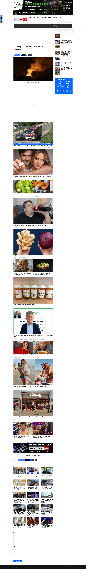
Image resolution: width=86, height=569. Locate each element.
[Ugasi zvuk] (49, 143)
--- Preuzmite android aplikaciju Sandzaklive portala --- (33, 82)
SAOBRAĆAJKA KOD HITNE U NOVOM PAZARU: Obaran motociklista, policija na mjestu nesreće (32, 513)
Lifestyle (55, 17)
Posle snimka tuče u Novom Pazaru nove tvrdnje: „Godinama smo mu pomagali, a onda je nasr (47, 488)
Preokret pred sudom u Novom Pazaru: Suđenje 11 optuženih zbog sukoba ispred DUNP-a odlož (19, 476)
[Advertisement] (33, 36)
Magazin (50, 17)
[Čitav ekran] (51, 143)
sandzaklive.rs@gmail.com (61, 567)
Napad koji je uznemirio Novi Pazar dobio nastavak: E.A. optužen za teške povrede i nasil (33, 525)
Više (60, 17)
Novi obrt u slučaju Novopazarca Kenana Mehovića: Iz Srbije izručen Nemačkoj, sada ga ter (46, 476)
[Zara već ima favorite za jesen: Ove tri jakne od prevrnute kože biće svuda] (57, 69)
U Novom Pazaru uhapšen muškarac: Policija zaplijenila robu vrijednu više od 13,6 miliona (46, 525)
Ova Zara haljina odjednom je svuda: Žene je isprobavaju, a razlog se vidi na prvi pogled (66, 63)
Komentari (69, 31)
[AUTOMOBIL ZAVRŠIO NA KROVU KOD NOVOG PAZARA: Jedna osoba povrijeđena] (33, 495)
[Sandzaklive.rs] (20, 19)
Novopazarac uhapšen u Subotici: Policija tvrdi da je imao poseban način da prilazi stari (19, 500)
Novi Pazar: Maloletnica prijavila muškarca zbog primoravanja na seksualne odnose (32, 476)
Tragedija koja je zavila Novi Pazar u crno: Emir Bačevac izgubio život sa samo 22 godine (19, 525)
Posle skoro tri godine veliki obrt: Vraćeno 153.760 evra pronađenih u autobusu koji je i (19, 488)
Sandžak (29, 17)
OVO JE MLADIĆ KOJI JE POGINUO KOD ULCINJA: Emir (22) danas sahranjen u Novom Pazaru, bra (19, 512)
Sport (45, 17)
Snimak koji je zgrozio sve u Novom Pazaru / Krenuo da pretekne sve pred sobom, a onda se (47, 500)
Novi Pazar (28, 455)
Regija (38, 17)
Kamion (34, 455)
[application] (33, 133)
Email (14, 550)
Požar (39, 455)
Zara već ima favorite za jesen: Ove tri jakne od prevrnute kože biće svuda (66, 68)
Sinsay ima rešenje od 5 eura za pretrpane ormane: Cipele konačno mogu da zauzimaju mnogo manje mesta (66, 53)
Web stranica (36, 550)
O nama (67, 567)
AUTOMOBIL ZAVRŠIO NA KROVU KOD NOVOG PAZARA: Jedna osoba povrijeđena (33, 500)
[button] (33, 133)
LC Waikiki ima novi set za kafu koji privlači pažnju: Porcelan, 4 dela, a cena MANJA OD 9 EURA (66, 41)
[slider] (32, 143)
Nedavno (57, 31)
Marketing (70, 567)
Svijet (42, 17)
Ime (14, 546)
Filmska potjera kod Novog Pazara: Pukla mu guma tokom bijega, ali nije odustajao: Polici (46, 512)
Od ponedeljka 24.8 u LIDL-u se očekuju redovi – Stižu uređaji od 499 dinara (66, 72)
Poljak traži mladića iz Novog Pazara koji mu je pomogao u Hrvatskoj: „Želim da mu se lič (32, 488)
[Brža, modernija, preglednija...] (33, 447)
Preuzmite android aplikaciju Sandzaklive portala (33, 442)
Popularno (63, 31)
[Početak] (14, 143)
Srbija (34, 17)
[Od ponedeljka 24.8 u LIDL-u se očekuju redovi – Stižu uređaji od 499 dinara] (57, 73)
